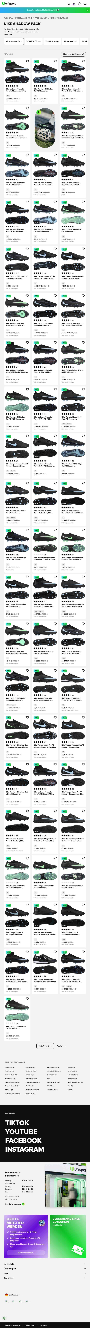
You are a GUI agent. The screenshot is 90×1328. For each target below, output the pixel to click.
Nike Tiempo (30, 1075)
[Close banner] (87, 10)
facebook (23, 1140)
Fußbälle (70, 1089)
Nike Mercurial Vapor (53, 1082)
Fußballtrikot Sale (31, 1078)
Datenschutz (30, 1325)
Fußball (8, 18)
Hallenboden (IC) (52, 1089)
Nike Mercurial (30, 1067)
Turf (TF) (70, 1086)
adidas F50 (71, 1067)
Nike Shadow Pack (59, 18)
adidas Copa (9, 1089)
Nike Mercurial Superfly (12, 1093)
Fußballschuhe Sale (11, 1075)
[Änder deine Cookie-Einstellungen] (4, 1318)
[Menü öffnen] (85, 4)
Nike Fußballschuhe (53, 1067)
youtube (21, 1131)
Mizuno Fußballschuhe (12, 1082)
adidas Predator (31, 1071)
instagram (24, 1149)
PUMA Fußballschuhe (33, 1082)
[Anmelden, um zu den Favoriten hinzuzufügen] (27, 61)
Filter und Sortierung (72, 54)
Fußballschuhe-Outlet (12, 1086)
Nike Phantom (72, 1071)
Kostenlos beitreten (25, 1253)
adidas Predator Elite (32, 1089)
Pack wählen (41, 18)
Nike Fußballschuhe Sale (75, 1082)
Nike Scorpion (30, 1093)
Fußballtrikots (9, 1071)
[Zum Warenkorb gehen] (79, 4)
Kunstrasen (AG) (10, 1078)
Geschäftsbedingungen (12, 1325)
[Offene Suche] (69, 3)
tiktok (17, 1123)
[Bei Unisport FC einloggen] (74, 4)
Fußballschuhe (23, 18)
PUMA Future (51, 1086)
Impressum (43, 1325)
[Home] (9, 3)
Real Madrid (30, 1086)
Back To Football (52, 1075)
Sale (48, 1078)
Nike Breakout (72, 1078)
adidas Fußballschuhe (54, 1071)
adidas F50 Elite (73, 1075)
